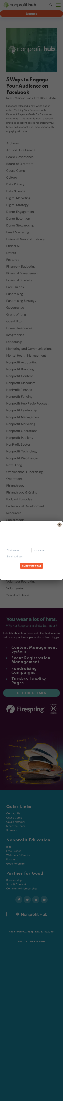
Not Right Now (31, 572)
